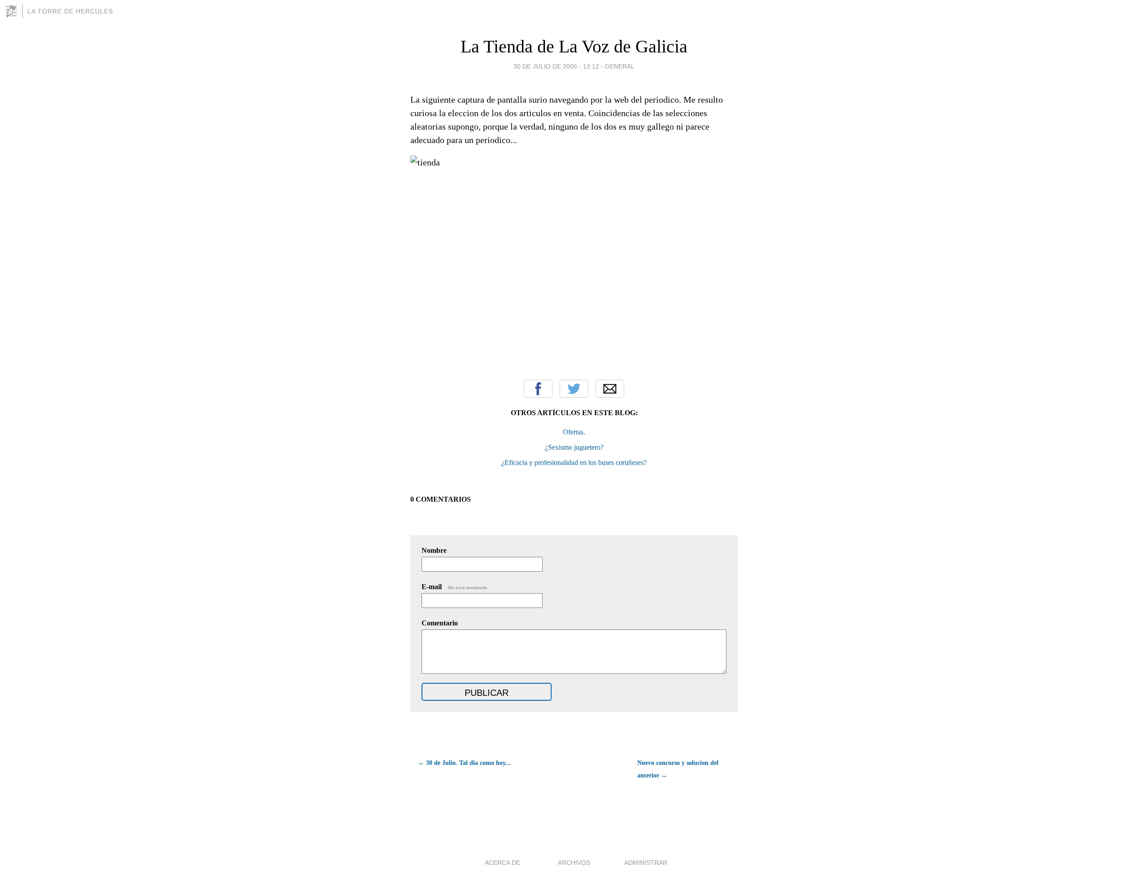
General (620, 66)
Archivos (574, 862)
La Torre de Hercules (70, 11)
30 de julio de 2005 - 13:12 (556, 66)
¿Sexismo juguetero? (574, 447)
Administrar (645, 862)
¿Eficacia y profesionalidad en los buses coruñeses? (574, 462)
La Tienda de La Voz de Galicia (574, 46)
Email (610, 389)
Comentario (440, 623)
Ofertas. (574, 432)
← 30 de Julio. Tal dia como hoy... (464, 762)
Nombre (434, 550)
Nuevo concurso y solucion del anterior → (677, 769)
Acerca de (502, 862)
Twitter (574, 389)
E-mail (455, 586)
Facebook (538, 389)
